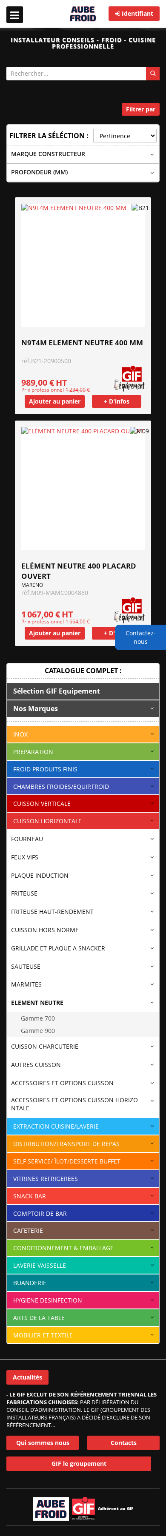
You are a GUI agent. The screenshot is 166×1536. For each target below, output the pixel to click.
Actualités (27, 1377)
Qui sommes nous (42, 1443)
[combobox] (83, 73)
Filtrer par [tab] (140, 109)
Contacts (124, 1443)
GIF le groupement (79, 1463)
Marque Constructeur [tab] (48, 154)
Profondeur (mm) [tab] (39, 172)
